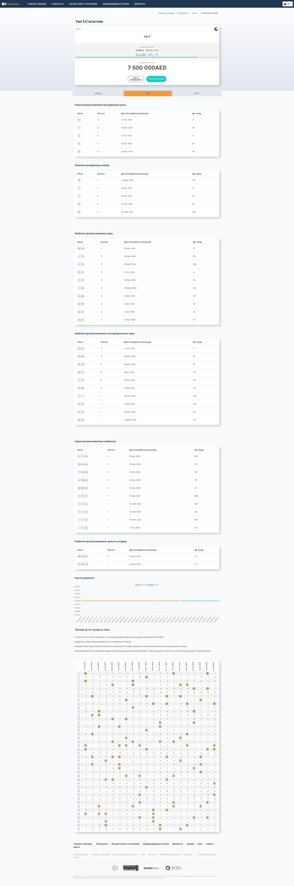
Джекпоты (140, 4)
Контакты (152, 854)
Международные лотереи (116, 4)
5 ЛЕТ (196, 93)
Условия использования (169, 854)
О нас (142, 854)
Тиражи (190, 844)
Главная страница (166, 13)
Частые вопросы (81, 854)
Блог (200, 844)
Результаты (183, 13)
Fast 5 (195, 13)
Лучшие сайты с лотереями (83, 4)
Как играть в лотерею (101, 854)
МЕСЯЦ (98, 93)
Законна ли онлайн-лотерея (125, 854)
